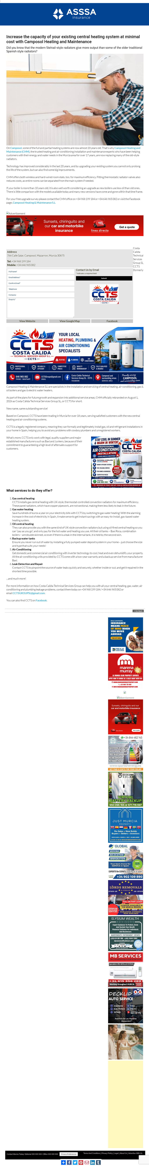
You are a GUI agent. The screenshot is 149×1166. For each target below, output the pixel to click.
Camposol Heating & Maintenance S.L (34, 201)
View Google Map (70, 319)
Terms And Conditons (91, 1152)
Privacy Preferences (68, 1153)
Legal (116, 1152)
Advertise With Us (135, 1152)
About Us (123, 1152)
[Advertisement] (125, 1103)
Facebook (112, 319)
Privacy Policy (107, 1152)
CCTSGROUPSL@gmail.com (29, 591)
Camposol (16, 146)
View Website (27, 319)
